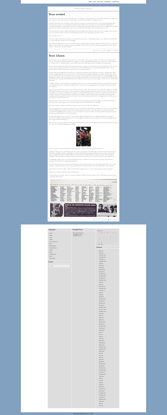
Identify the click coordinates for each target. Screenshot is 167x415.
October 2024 (102, 278)
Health (50, 239)
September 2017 (102, 374)
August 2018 (101, 351)
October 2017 (102, 372)
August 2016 (101, 401)
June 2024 (101, 284)
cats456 (91, 413)
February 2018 (102, 363)
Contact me (115, 1)
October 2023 (102, 290)
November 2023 (102, 288)
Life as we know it (53, 241)
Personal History (53, 248)
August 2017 (101, 376)
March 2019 (101, 340)
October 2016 (102, 397)
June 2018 (101, 355)
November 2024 (102, 276)
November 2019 (102, 326)
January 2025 (101, 271)
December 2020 (102, 307)
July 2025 (101, 263)
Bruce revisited (57, 14)
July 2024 (101, 282)
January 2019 (101, 345)
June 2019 (101, 334)
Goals (50, 237)
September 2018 (102, 349)
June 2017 (101, 380)
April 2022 (101, 294)
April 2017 (101, 384)
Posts (94, 1)
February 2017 (102, 389)
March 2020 (101, 320)
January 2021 (101, 305)
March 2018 (101, 361)
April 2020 (101, 317)
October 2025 (102, 259)
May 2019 (101, 336)
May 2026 (101, 251)
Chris (105, 50)
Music (50, 243)
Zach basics (107, 1)
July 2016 (101, 403)
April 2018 (101, 359)
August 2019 (101, 330)
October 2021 (102, 301)
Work (50, 256)
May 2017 (101, 382)
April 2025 (101, 265)
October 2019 (102, 328)
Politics (51, 250)
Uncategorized (52, 254)
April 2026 (101, 253)
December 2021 (102, 299)
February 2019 (102, 343)
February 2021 (102, 303)
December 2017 (102, 368)
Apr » (102, 244)
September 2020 (102, 311)
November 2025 (102, 257)
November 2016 (102, 395)
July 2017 (101, 378)
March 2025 (101, 267)
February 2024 (102, 286)
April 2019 (101, 338)
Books (50, 233)
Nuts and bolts (52, 246)
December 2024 (102, 274)
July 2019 (101, 332)
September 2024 (102, 280)
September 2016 (102, 399)
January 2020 (102, 324)
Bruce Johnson (57, 55)
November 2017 (102, 370)
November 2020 (102, 309)
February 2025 (102, 269)
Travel (50, 252)
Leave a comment (113, 50)
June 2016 (101, 405)
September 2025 (102, 261)
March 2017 (101, 386)
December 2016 (102, 393)
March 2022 (101, 297)
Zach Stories (52, 258)
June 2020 (101, 313)
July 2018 (101, 353)
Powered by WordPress (79, 413)
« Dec (99, 244)
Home (90, 1)
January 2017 (101, 391)
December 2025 (102, 255)
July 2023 (101, 292)
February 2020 (102, 322)
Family (50, 235)
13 (99, 238)
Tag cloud (100, 1)
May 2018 (101, 357)
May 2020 (101, 315)
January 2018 (101, 366)
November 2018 (102, 347)
